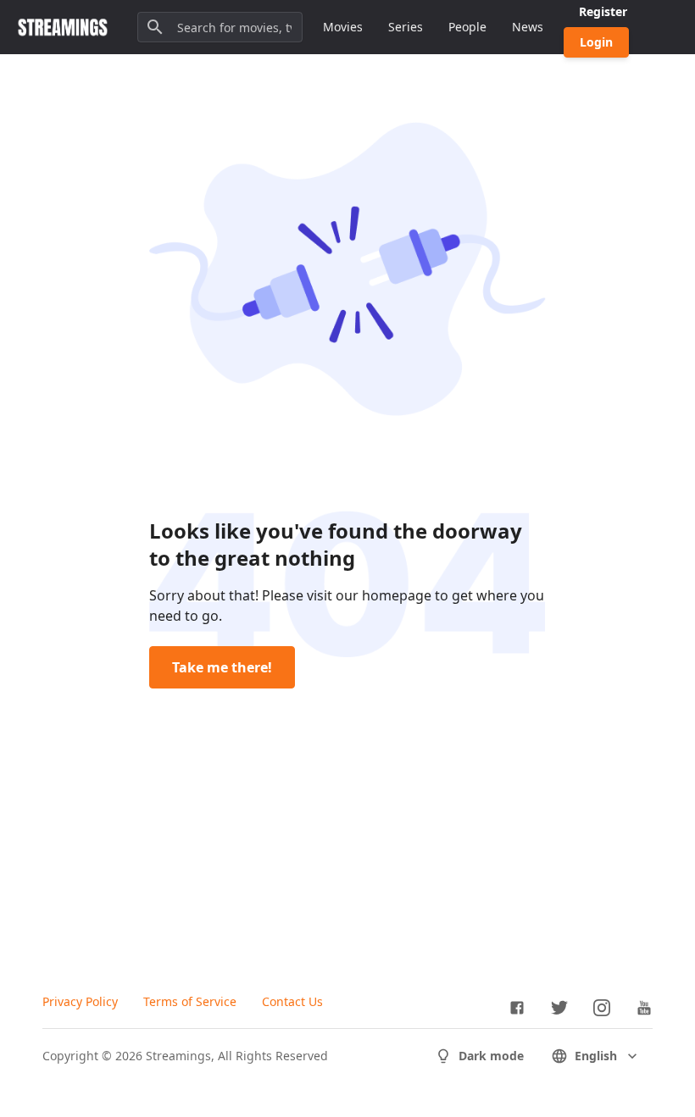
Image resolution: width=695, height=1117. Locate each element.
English (596, 1056)
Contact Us (292, 1001)
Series (405, 27)
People (467, 27)
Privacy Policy (80, 1001)
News (527, 27)
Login (596, 42)
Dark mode (491, 1056)
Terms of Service (189, 1001)
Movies (343, 27)
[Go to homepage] (62, 27)
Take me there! (222, 667)
